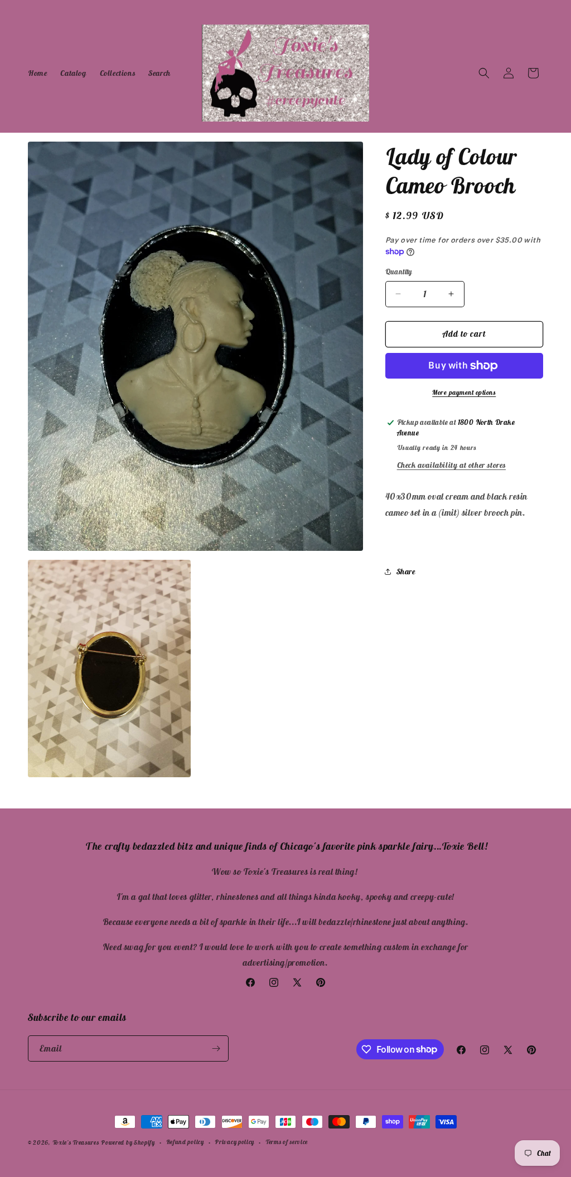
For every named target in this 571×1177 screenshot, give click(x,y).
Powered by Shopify (128, 1142)
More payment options (464, 392)
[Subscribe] (216, 1048)
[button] (484, 73)
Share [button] (405, 571)
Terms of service (286, 1142)
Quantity (398, 272)
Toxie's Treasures (75, 1142)
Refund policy (185, 1142)
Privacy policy (234, 1142)
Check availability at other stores (451, 465)
